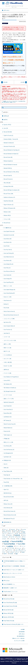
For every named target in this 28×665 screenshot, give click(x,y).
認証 (17, 553)
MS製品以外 (7, 460)
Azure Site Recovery (9, 449)
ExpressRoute (7, 413)
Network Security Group (9, 424)
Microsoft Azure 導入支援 (9, 598)
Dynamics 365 (7, 124)
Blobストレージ (8, 285)
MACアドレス (11, 533)
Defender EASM (8, 168)
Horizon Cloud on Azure (9, 311)
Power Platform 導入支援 (9, 620)
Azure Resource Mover (9, 271)
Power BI (6, 482)
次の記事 (22, 82)
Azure (19, 529)
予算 (8, 552)
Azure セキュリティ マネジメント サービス (13, 573)
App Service (7, 322)
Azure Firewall (7, 405)
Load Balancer (7, 416)
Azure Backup (7, 445)
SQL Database (8, 384)
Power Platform (8, 471)
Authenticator (12, 529)
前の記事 (5, 82)
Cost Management (8, 453)
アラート (17, 546)
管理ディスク (7, 347)
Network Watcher (8, 427)
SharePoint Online (8, 200)
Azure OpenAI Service (9, 231)
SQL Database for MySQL (10, 387)
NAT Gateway (7, 420)
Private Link (7, 431)
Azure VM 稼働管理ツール (9, 584)
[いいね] (1, 76)
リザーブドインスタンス (10, 340)
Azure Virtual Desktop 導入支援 (10, 602)
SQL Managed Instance (9, 391)
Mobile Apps (10, 535)
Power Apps (7, 474)
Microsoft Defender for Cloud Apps (11, 150)
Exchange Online (8, 186)
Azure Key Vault (8, 249)
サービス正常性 (8, 355)
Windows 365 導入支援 (8, 613)
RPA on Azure (6, 580)
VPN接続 (6, 438)
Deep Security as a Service (9, 577)
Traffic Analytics (8, 435)
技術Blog (6, 115)
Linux (6, 128)
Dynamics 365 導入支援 (9, 617)
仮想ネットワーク (8, 398)
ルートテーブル (8, 395)
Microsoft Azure (7, 222)
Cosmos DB (7, 380)
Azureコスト (5, 23)
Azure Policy (7, 267)
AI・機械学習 (7, 227)
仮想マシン (7, 344)
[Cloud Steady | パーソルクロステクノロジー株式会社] (14, 3)
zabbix (10, 546)
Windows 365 (7, 215)
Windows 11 (7, 211)
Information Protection (9, 146)
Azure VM (15, 530)
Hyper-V (6, 489)
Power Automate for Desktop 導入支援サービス (13, 624)
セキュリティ (7, 358)
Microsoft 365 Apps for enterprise (11, 190)
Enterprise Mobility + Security (11, 139)
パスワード (10, 549)
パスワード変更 (17, 549)
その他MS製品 (8, 485)
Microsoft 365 (8, 131)
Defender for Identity (8, 142)
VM (4, 546)
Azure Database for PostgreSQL (11, 376)
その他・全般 (8, 362)
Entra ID (6, 307)
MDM (17, 533)
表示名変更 (11, 553)
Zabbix (6, 467)
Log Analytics (7, 456)
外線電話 (23, 552)
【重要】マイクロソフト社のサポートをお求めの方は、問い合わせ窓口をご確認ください (14, 102)
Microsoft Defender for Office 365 (11, 171)
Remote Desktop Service (10, 515)
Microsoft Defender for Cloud (10, 164)
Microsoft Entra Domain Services (11, 315)
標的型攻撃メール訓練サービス (10, 587)
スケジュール (19, 548)
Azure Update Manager (9, 289)
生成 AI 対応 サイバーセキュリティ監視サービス (14, 569)
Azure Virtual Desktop (9, 293)
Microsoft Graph (8, 175)
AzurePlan (9, 530)
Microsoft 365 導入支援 (8, 609)
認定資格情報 (21, 631)
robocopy (13, 538)
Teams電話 (21, 544)
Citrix (5, 464)
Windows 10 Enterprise (9, 208)
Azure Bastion (7, 242)
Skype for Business (8, 204)
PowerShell (19, 536)
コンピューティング (9, 318)
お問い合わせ (21, 633)
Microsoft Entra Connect (9, 511)
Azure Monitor (7, 260)
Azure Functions (8, 329)
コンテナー (7, 336)
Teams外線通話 (17, 541)
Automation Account (9, 235)
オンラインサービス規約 (19, 640)
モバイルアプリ (9, 550)
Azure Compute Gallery (9, 325)
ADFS (6, 500)
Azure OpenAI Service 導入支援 (10, 606)
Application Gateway (9, 402)
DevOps (6, 304)
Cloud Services (7, 300)
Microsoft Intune (8, 157)
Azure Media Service (9, 256)
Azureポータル (8, 365)
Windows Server (8, 504)
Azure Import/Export (8, 282)
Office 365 (7, 182)
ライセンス (7, 219)
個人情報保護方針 (20, 636)
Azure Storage (7, 278)
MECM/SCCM (7, 493)
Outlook (17, 535)
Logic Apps (7, 333)
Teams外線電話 (9, 544)
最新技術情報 (7, 522)
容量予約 (6, 369)
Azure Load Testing (9, 253)
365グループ (6, 529)
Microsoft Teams (8, 193)
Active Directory (8, 507)
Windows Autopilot (8, 161)
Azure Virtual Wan (8, 409)
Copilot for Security (8, 135)
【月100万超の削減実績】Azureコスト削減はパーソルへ (14, 561)
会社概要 (22, 629)
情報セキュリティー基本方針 (18, 638)
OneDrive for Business (9, 197)
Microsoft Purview (8, 179)
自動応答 (5, 553)
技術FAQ (5, 119)
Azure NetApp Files (8, 264)
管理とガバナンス (8, 442)
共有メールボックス (15, 552)
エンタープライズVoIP (10, 548)
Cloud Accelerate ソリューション (11, 591)
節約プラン (7, 351)
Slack (19, 538)
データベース (7, 373)
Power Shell (12, 536)
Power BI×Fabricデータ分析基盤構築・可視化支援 (14, 566)
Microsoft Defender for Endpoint (11, 153)
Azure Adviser (7, 238)
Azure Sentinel (7, 275)
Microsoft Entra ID (9, 496)
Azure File (6, 246)
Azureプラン (21, 530)
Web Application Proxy (9, 518)
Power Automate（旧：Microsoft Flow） (13, 478)
